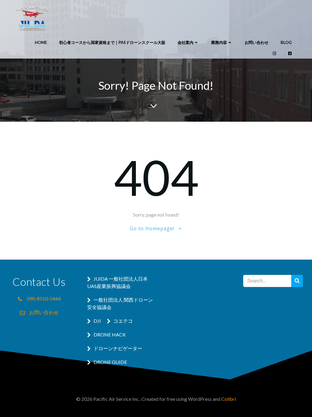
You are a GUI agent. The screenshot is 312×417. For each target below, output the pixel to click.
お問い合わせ (256, 42)
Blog (286, 42)
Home (41, 42)
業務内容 (219, 42)
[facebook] (290, 54)
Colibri (228, 399)
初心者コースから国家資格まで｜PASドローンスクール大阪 (112, 42)
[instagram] (274, 54)
